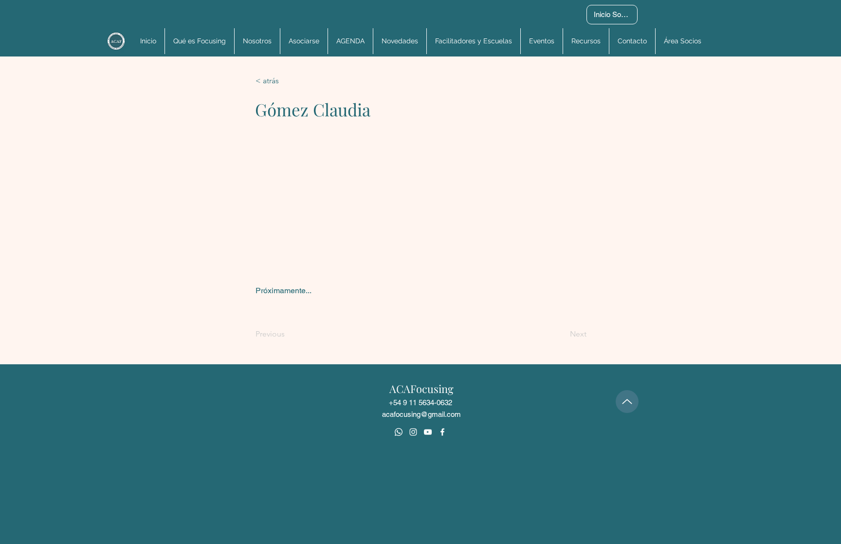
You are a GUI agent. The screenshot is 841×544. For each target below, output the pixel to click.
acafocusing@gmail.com (421, 414)
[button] (682, 41)
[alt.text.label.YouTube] (428, 432)
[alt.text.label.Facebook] (442, 432)
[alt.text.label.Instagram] (413, 432)
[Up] (627, 401)
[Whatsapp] (398, 432)
